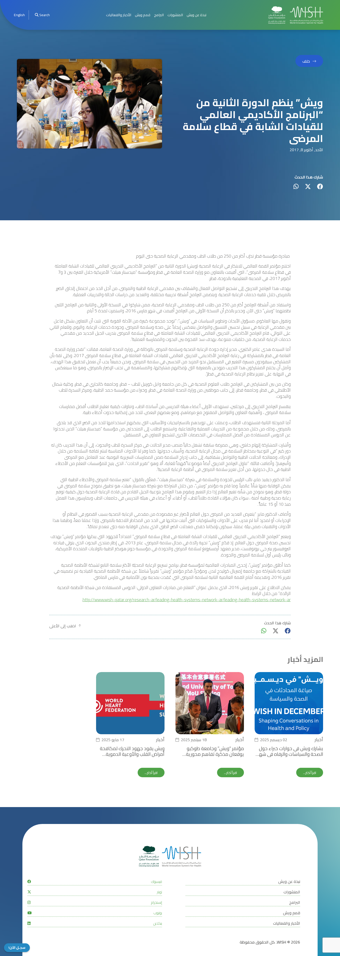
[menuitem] (19, 15)
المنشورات (175, 15)
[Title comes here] (295, 15)
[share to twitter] (308, 186)
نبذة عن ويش (196, 15)
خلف (306, 61)
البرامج (159, 15)
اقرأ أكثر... (309, 773)
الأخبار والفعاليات (118, 15)
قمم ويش (142, 15)
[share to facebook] (320, 186)
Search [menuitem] (44, 14)
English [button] (19, 15)
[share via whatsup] (296, 186)
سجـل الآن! (16, 947)
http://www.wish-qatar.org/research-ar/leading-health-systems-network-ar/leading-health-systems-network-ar (187, 600)
